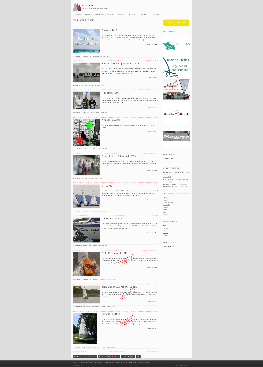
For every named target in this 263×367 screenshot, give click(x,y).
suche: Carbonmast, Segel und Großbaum (175, 179)
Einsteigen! (111, 15)
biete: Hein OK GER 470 (170, 184)
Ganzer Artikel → (151, 44)
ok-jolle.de (87, 5)
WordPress (187, 365)
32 (102, 356)
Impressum (166, 235)
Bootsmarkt (99, 15)
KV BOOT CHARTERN (176, 22)
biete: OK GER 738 (111, 314)
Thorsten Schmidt (86, 56)
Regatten (121, 15)
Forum (146, 362)
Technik (165, 212)
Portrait (88, 15)
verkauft (103, 279)
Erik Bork (84, 85)
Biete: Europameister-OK (114, 253)
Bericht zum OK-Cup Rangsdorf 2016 (120, 63)
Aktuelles (93, 112)
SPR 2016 (107, 185)
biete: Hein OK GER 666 (170, 186)
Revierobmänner (87, 362)
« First (84, 356)
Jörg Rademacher (86, 306)
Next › (132, 356)
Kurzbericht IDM (110, 93)
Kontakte (144, 15)
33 (105, 356)
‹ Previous (90, 356)
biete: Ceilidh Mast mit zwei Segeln (119, 287)
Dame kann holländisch (113, 218)
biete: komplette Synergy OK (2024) (173, 172)
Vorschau (95, 56)
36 (115, 356)
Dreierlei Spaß (167, 177)
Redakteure (98, 362)
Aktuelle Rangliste (111, 120)
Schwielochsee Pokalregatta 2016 (119, 156)
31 (99, 356)
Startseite (78, 15)
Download (165, 228)
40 (128, 356)
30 (95, 356)
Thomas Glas (85, 112)
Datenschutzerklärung (134, 362)
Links (164, 225)
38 (122, 356)
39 (125, 356)
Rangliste (132, 15)
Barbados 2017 (109, 30)
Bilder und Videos (168, 202)
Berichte (91, 85)
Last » (138, 356)
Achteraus (156, 15)
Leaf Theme (175, 365)
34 (109, 356)
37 (118, 356)
